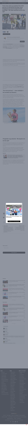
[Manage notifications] (26, 424)
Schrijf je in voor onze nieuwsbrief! (14, 221)
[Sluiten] (21, 203)
